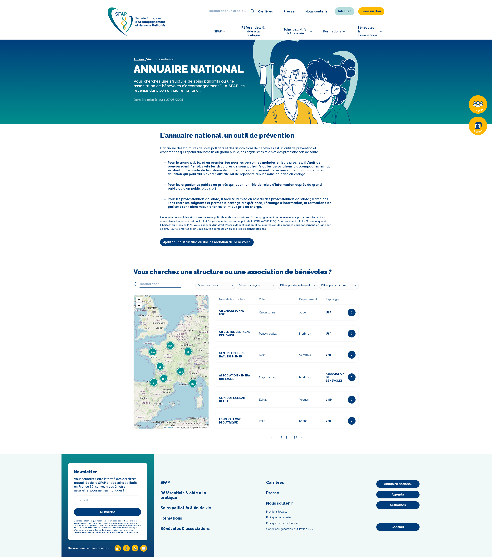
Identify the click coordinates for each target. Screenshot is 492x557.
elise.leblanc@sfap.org (252, 228)
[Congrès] (478, 104)
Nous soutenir (316, 11)
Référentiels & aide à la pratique (183, 495)
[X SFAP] (135, 550)
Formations (171, 518)
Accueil (139, 59)
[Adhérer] (478, 126)
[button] (154, 382)
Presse (289, 11)
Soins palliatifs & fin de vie (185, 508)
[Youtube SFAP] (143, 550)
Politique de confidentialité (282, 523)
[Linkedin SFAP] (117, 550)
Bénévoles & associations (185, 528)
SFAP (165, 482)
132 (294, 437)
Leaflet (170, 427)
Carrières (265, 11)
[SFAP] (136, 34)
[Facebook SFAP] (126, 550)
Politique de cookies (279, 517)
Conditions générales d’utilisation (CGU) (290, 528)
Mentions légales (276, 511)
